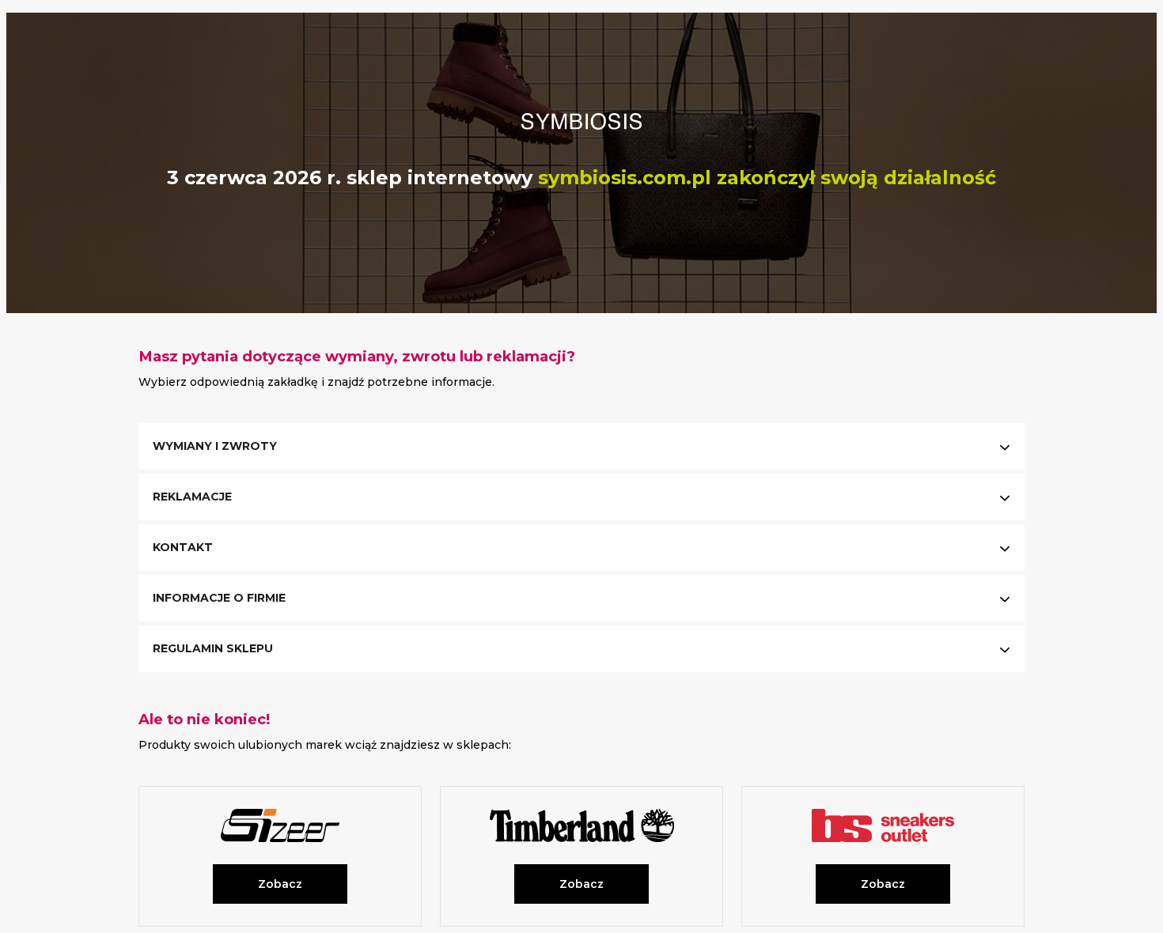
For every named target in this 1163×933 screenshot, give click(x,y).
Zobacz (280, 884)
